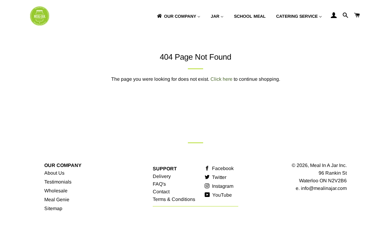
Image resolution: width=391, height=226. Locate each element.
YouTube (221, 195)
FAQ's (159, 184)
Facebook (222, 168)
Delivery (162, 176)
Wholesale (56, 190)
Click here (221, 79)
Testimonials (57, 181)
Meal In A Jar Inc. (328, 165)
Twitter (218, 177)
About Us (54, 173)
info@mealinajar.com (324, 188)
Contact (161, 191)
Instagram (222, 186)
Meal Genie (56, 199)
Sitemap (53, 208)
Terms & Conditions (174, 199)
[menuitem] (178, 16)
